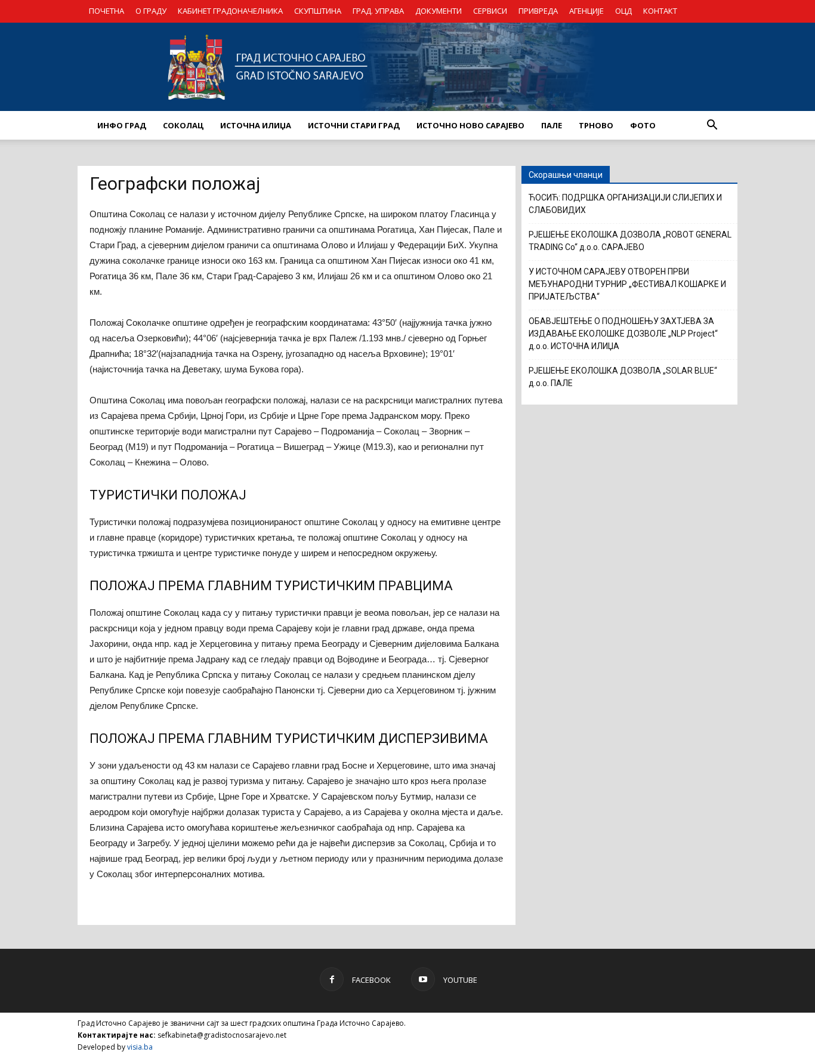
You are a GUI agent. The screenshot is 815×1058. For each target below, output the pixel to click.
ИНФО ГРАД (121, 125)
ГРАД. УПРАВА (378, 10)
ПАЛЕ (551, 125)
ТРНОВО (596, 125)
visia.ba (140, 1047)
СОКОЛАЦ (183, 125)
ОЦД (623, 10)
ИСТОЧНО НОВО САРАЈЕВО (470, 125)
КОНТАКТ (660, 10)
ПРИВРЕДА (538, 10)
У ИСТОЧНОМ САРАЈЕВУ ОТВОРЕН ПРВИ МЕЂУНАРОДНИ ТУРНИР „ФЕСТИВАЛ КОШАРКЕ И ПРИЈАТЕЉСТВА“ (627, 284)
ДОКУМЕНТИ (438, 10)
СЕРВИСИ (490, 10)
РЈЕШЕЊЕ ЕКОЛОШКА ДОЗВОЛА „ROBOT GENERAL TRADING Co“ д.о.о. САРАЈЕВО (630, 241)
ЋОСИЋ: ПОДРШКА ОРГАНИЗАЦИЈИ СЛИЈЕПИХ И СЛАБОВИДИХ (625, 204)
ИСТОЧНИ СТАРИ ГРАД (354, 125)
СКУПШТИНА (317, 10)
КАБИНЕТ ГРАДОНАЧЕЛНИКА (230, 10)
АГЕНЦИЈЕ (586, 10)
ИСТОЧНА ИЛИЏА (255, 125)
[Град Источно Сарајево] (407, 67)
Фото (643, 125)
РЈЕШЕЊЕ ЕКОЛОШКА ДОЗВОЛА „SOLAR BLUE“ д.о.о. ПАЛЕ (623, 377)
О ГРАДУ (150, 10)
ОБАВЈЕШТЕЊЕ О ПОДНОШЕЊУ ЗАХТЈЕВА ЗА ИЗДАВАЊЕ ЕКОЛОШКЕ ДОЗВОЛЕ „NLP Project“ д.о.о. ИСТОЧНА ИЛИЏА (623, 333)
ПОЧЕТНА (106, 10)
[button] (711, 125)
